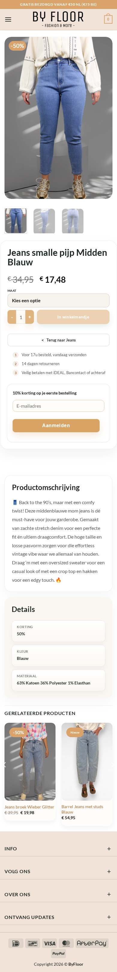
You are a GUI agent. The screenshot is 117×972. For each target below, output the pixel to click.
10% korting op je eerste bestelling (44, 392)
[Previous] (14, 118)
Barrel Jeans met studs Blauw (82, 809)
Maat (12, 290)
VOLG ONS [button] (17, 871)
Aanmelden (56, 425)
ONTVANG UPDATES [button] (29, 917)
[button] (8, 19)
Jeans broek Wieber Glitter (29, 807)
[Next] (103, 118)
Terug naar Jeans (58, 340)
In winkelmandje (73, 317)
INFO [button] (10, 848)
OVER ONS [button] (17, 894)
